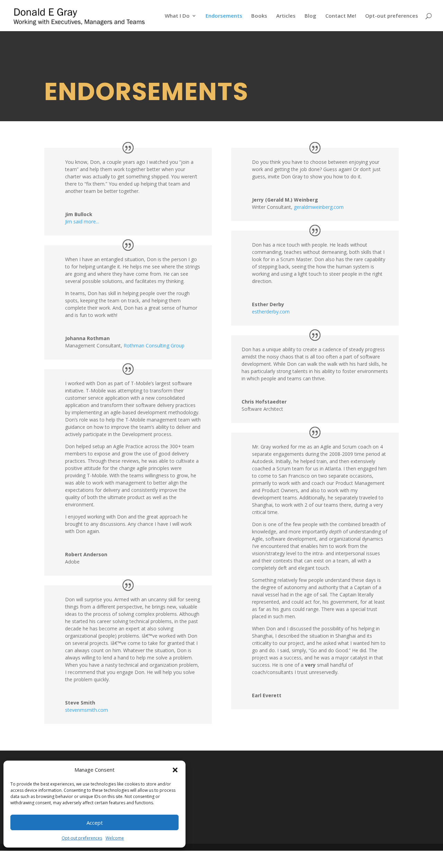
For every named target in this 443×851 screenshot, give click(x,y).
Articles (286, 16)
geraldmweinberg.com (319, 207)
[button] (175, 769)
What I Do (177, 16)
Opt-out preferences (82, 838)
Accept (95, 822)
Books (259, 16)
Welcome (115, 838)
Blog (310, 16)
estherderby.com (271, 311)
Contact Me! (340, 16)
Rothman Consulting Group (154, 345)
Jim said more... (82, 221)
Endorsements (224, 16)
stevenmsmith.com (86, 710)
